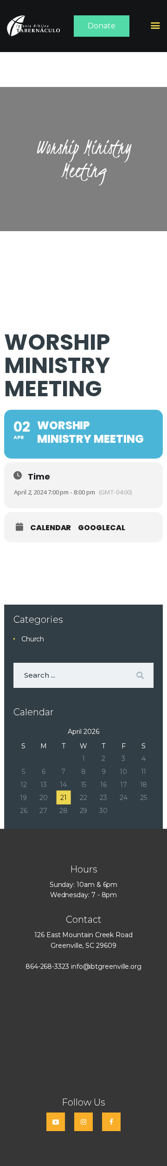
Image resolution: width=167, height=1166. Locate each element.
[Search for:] (83, 675)
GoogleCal (101, 528)
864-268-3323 (47, 966)
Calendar (50, 528)
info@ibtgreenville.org (106, 966)
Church (33, 639)
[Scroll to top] (151, 1143)
